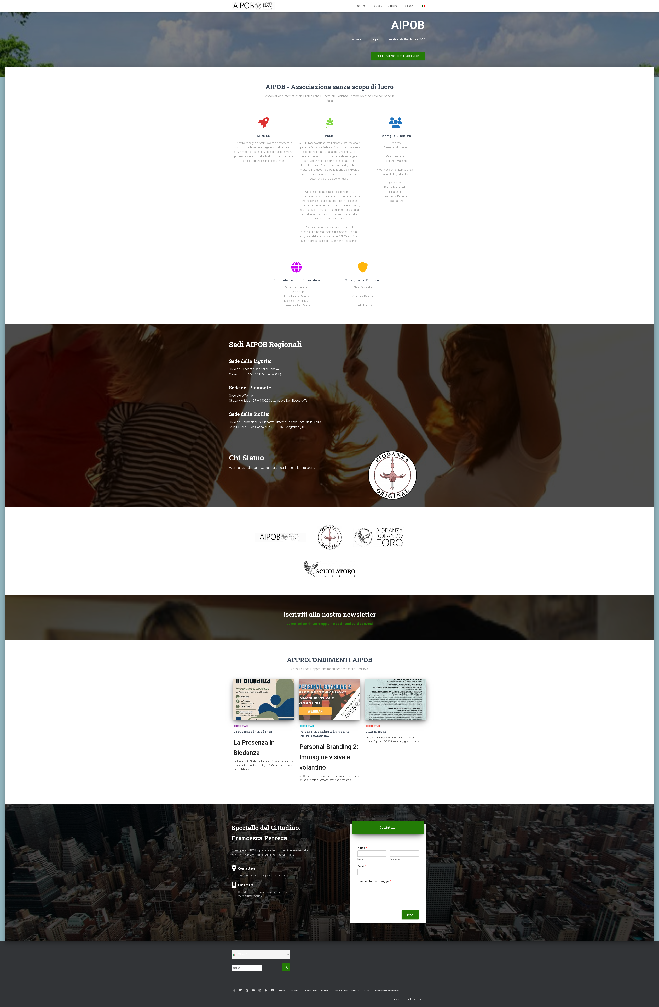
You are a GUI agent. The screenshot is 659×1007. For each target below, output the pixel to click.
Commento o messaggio (374, 881)
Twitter (240, 990)
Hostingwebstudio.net (387, 990)
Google (247, 990)
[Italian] (423, 6)
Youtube (272, 990)
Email (361, 866)
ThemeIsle (421, 999)
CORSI (377, 6)
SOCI (366, 990)
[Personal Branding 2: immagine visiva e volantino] (329, 699)
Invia (410, 914)
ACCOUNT (410, 6)
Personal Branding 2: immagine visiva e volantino (324, 733)
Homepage (361, 6)
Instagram (260, 990)
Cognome (395, 859)
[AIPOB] (253, 6)
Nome (362, 847)
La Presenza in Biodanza (252, 731)
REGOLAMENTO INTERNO (317, 990)
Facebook (234, 990)
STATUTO (294, 990)
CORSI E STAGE (240, 726)
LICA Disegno (376, 731)
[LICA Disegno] (395, 699)
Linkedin (253, 990)
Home (282, 990)
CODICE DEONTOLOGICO (347, 990)
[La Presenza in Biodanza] (263, 699)
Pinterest (266, 990)
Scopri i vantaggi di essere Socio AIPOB (398, 56)
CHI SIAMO (393, 6)
